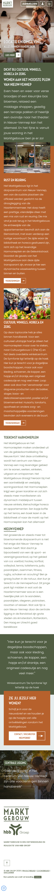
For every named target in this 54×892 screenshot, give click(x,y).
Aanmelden (29, 4)
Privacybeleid (28, 870)
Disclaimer (9, 872)
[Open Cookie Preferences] (3, 888)
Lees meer (10, 55)
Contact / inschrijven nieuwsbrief (24, 736)
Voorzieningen (12, 281)
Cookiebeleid (43, 870)
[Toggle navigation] (49, 3)
